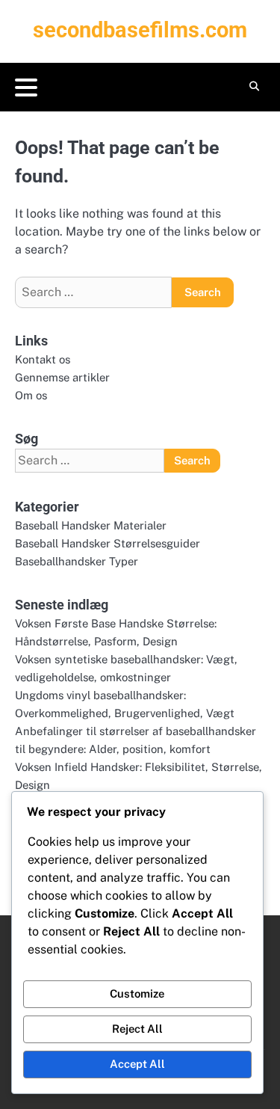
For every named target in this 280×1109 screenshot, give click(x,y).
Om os (31, 395)
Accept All (137, 1063)
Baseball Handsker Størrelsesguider (107, 543)
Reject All (137, 1028)
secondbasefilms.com (140, 30)
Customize (137, 993)
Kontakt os (42, 359)
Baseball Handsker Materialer (91, 525)
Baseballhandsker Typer (76, 561)
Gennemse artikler (62, 377)
